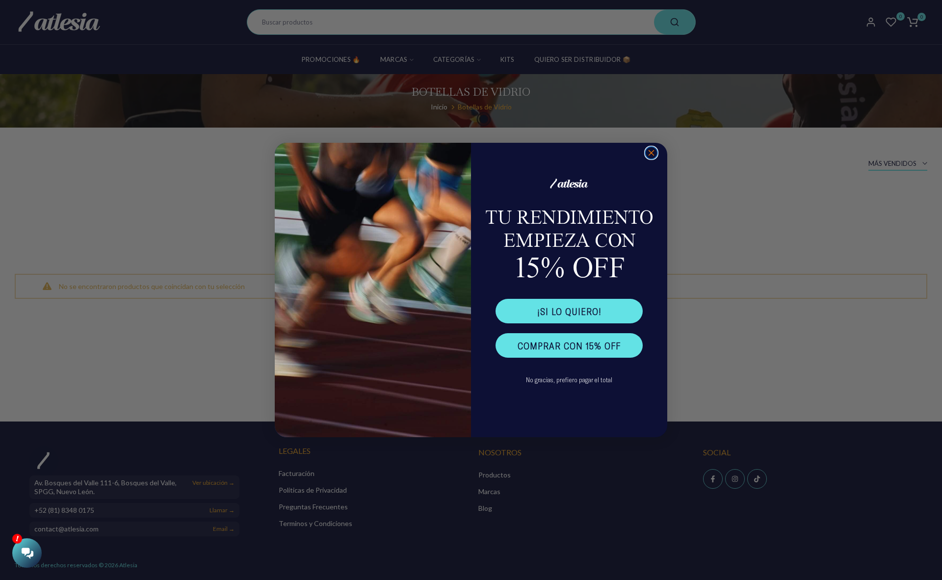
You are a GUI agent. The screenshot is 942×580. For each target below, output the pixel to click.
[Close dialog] (651, 153)
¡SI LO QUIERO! (569, 311)
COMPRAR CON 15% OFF (569, 345)
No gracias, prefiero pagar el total (569, 379)
